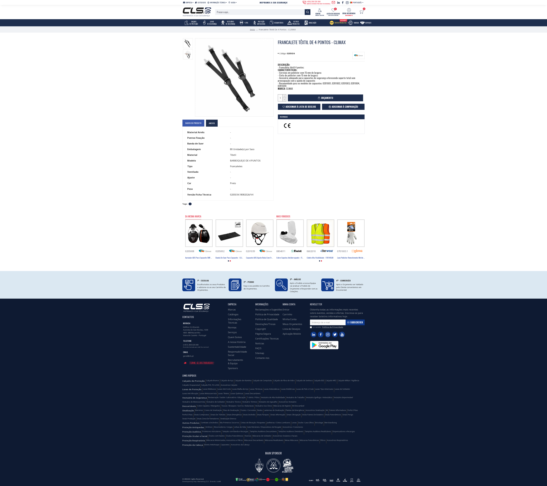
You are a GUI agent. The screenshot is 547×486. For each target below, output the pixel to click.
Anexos (212, 123)
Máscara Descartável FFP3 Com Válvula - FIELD (351, 257)
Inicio (252, 29)
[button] (228, 260)
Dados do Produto (193, 122)
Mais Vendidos (283, 216)
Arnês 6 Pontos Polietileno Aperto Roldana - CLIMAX (229, 257)
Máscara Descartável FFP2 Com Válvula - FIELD (320, 257)
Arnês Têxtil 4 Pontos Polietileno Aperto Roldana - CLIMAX (260, 257)
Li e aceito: (328, 327)
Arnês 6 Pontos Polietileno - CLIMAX (198, 257)
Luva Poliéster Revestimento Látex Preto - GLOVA (290, 257)
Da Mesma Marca (193, 216)
